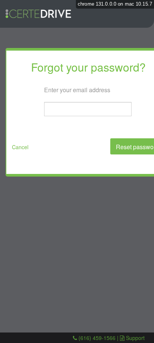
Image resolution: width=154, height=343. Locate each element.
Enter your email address (77, 89)
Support (135, 338)
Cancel (20, 147)
